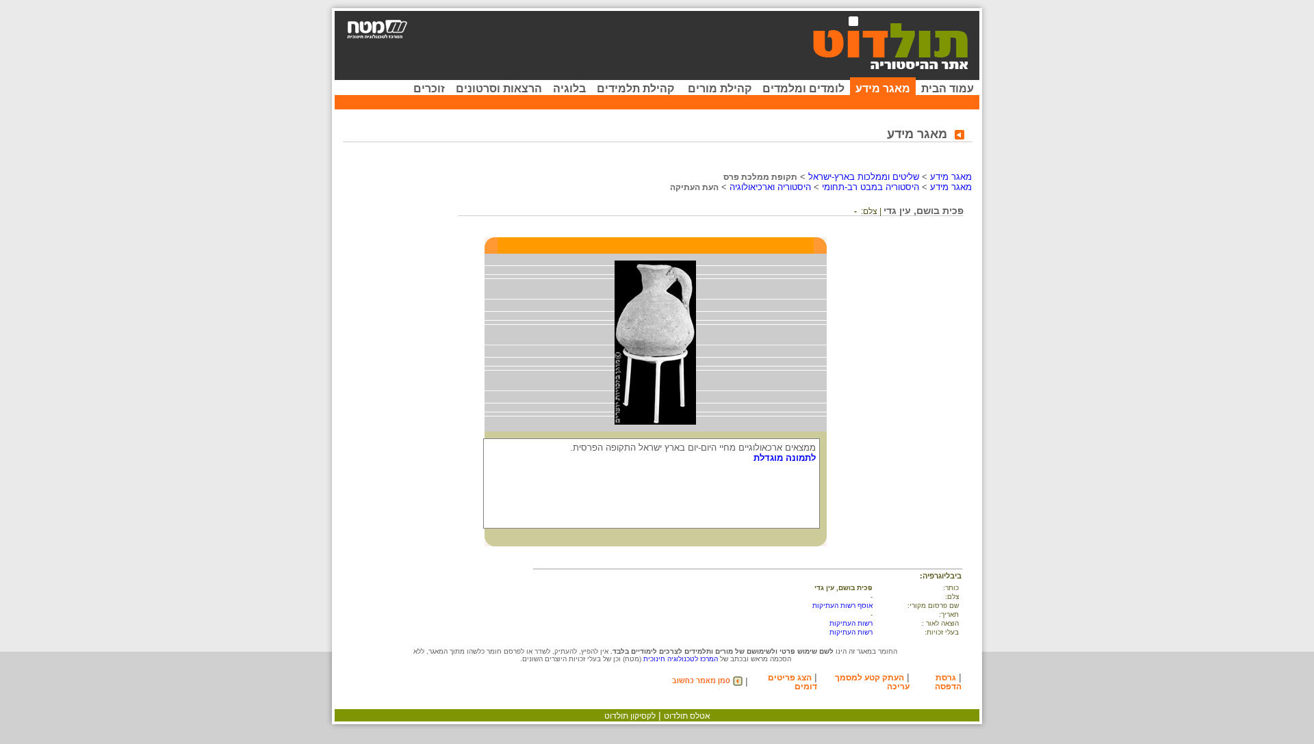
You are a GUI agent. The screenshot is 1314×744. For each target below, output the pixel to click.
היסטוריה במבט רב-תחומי (870, 187)
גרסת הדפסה (948, 682)
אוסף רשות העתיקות (842, 605)
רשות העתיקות (851, 623)
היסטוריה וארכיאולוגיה (770, 187)
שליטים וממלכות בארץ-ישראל (863, 177)
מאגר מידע (882, 88)
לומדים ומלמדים (803, 88)
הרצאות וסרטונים (499, 88)
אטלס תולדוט (687, 716)
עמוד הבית (947, 88)
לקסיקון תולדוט (630, 716)
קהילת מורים (719, 88)
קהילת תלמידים (635, 88)
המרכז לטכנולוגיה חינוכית (680, 659)
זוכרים (429, 88)
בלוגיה (569, 88)
